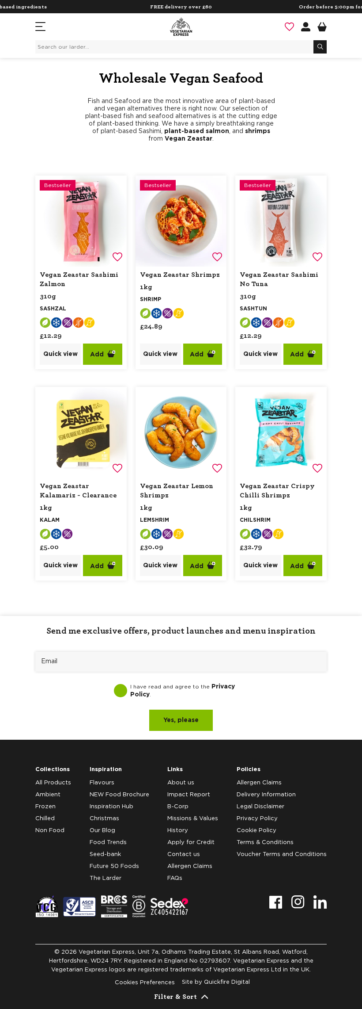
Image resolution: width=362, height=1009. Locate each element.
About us (180, 783)
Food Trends (108, 842)
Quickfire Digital (227, 982)
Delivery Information (266, 795)
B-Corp (178, 807)
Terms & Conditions (265, 842)
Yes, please (181, 720)
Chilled (45, 819)
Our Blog (102, 830)
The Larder (105, 878)
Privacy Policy (257, 819)
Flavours (102, 783)
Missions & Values (192, 819)
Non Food (49, 830)
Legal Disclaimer (260, 807)
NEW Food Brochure (119, 795)
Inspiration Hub (111, 807)
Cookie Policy (256, 830)
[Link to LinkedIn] (320, 902)
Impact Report (188, 795)
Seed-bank (105, 854)
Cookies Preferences (145, 983)
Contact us (183, 854)
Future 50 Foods (114, 866)
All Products (53, 783)
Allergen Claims (189, 866)
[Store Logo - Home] (181, 27)
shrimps (257, 131)
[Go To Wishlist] (289, 26)
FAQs (174, 878)
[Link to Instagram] (298, 902)
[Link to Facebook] (276, 902)
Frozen (45, 807)
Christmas (104, 819)
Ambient (47, 795)
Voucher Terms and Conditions (282, 854)
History (177, 830)
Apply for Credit (191, 842)
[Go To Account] (305, 26)
